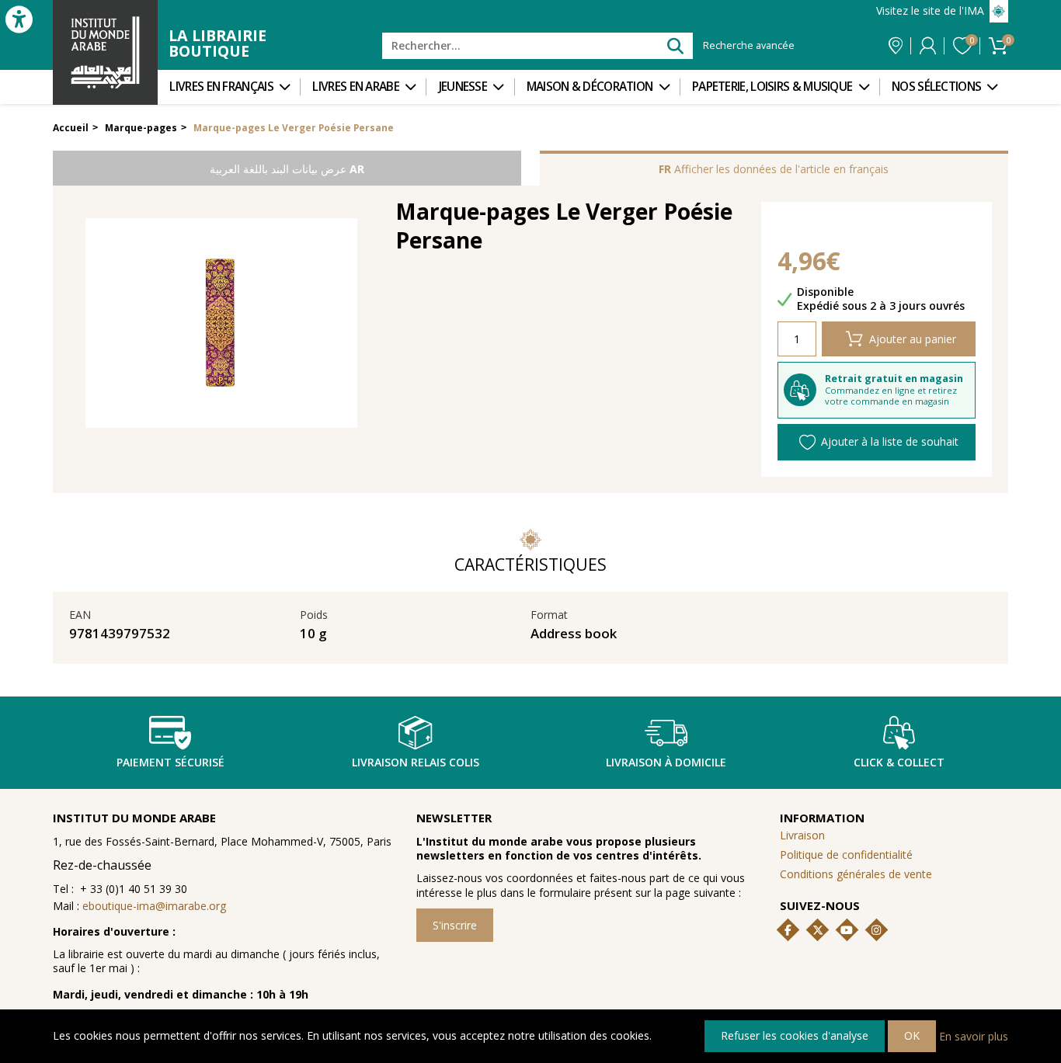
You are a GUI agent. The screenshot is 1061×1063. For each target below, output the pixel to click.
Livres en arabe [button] (355, 86)
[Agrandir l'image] (221, 323)
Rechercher (674, 45)
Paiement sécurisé (170, 762)
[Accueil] (105, 52)
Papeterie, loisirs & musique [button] (772, 86)
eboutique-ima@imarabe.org (154, 905)
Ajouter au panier (912, 339)
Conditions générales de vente (856, 874)
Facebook (788, 930)
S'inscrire (455, 925)
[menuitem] (229, 87)
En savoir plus (973, 1035)
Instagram (876, 930)
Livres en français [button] (221, 86)
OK (912, 1035)
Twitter (818, 930)
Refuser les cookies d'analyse (794, 1035)
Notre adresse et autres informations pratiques (896, 45)
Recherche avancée (749, 46)
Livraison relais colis (415, 762)
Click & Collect (899, 762)
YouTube (846, 930)
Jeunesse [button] (463, 86)
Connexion (928, 45)
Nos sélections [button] (936, 86)
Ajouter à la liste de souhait (889, 441)
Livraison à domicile (666, 762)
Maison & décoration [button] (590, 86)
